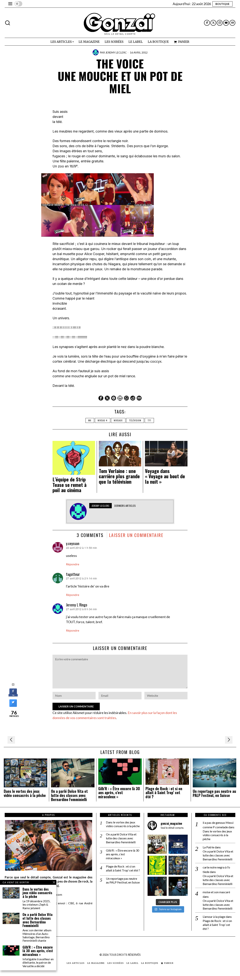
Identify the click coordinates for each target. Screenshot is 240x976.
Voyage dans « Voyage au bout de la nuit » (165, 476)
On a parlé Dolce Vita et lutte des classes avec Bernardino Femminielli (69, 795)
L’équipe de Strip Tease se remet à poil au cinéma (69, 485)
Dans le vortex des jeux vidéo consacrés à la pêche (25, 793)
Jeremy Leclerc (116, 52)
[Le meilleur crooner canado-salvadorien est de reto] (157, 886)
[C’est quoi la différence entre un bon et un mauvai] (178, 844)
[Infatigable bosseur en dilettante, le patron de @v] (178, 886)
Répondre (72, 564)
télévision (135, 420)
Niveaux (118, 420)
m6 (89, 420)
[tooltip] (207, 23)
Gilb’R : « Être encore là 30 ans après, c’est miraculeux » (119, 793)
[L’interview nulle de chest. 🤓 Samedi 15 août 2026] (157, 844)
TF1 (149, 420)
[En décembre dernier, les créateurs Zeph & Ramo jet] (178, 865)
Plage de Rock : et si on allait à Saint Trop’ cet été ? (164, 793)
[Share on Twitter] (13, 705)
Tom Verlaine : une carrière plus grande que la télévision (119, 476)
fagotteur (73, 574)
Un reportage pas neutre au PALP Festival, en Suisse (214, 793)
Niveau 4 (102, 420)
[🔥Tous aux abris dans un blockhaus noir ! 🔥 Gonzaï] (157, 865)
